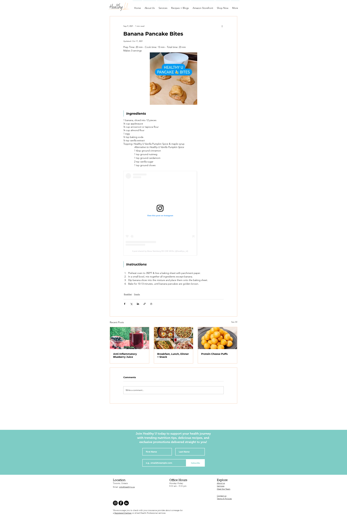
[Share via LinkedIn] (138, 304)
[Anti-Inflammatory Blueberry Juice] (129, 338)
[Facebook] (120, 503)
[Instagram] (115, 503)
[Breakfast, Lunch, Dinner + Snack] (173, 338)
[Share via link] (144, 304)
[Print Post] (151, 304)
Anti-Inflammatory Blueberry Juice (125, 355)
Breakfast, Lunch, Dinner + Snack (173, 355)
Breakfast (128, 294)
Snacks (137, 294)
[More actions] (222, 26)
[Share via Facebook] (124, 304)
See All (234, 322)
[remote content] (173, 213)
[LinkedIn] (126, 503)
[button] (150, 7)
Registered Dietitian (123, 513)
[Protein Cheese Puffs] (217, 338)
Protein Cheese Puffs (214, 353)
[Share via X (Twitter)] (131, 304)
